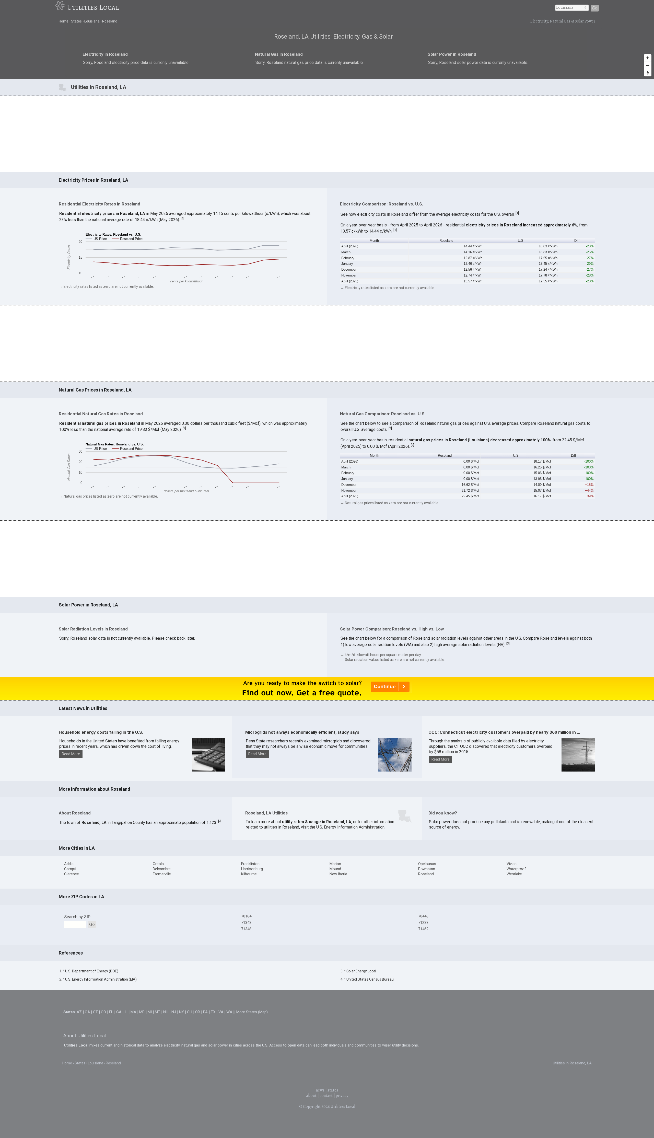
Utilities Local (93, 7)
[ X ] (406, 528)
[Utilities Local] (61, 7)
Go (595, 8)
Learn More (273, 576)
